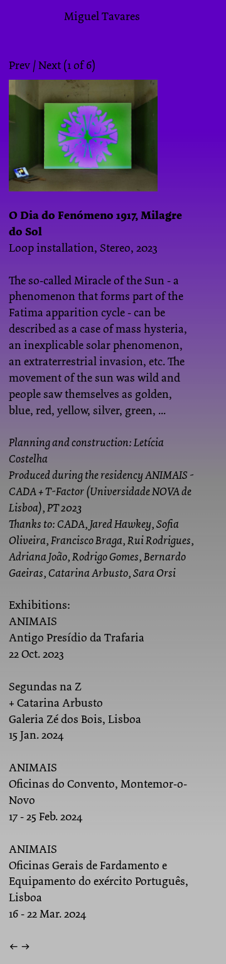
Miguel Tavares (102, 16)
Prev (19, 65)
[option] (102, 144)
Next (49, 65)
